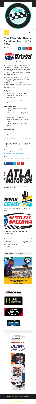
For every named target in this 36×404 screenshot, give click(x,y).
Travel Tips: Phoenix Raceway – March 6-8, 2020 (17, 209)
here (9, 140)
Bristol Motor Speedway (19, 158)
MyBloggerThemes (18, 401)
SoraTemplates (16, 396)
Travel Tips (14, 159)
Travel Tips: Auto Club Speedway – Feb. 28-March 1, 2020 (17, 232)
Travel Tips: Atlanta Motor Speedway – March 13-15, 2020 (16, 186)
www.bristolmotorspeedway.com (13, 153)
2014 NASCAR (7, 158)
